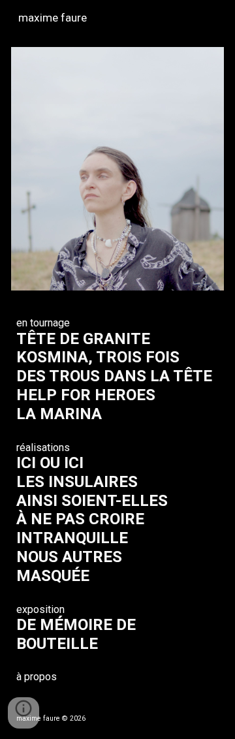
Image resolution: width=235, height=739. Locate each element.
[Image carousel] (118, 169)
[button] (23, 713)
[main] (118, 499)
